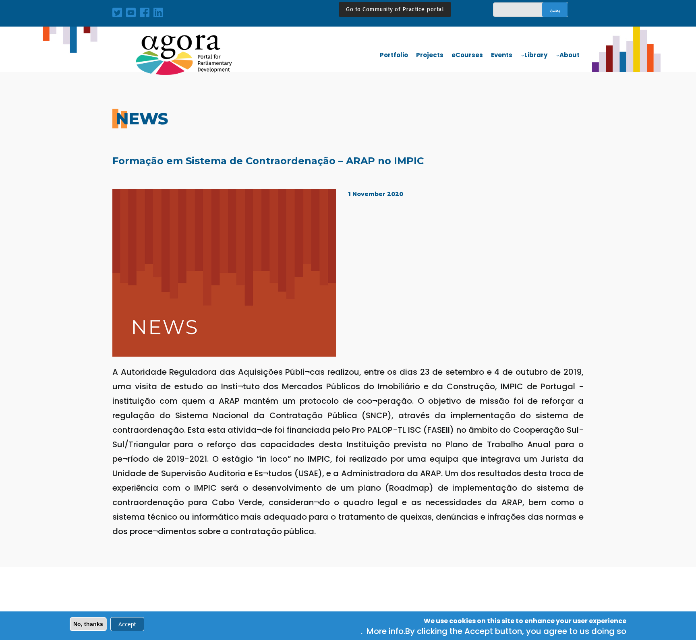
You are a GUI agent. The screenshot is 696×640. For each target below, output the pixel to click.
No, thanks (88, 624)
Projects (429, 55)
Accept (127, 624)
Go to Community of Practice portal (395, 9)
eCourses (467, 55)
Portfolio (394, 55)
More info (385, 631)
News (142, 118)
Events (501, 55)
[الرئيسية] (184, 55)
